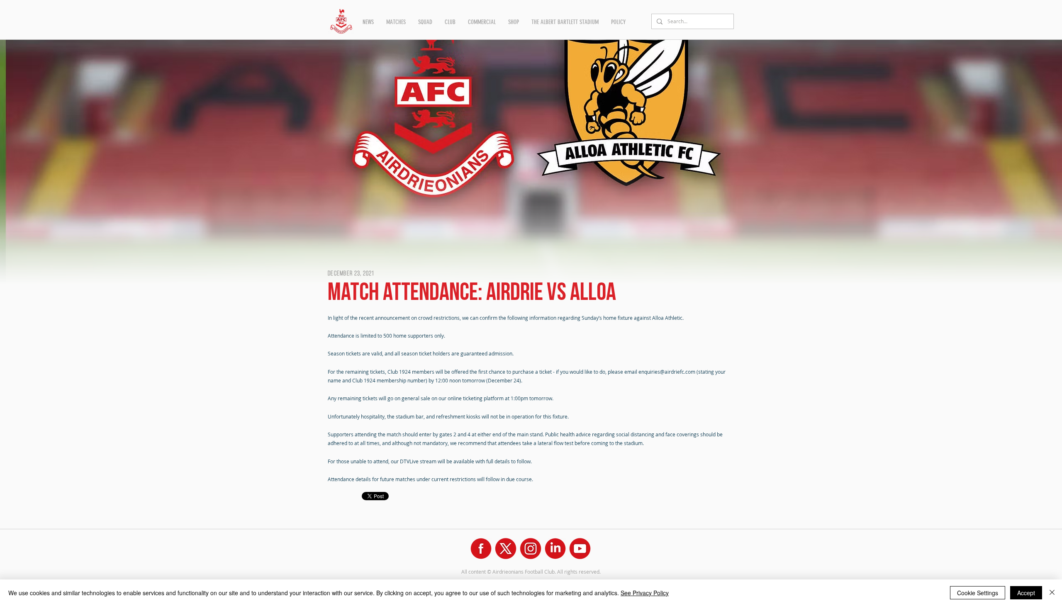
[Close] (1052, 592)
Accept (1026, 593)
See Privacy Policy (645, 593)
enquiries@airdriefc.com (666, 371)
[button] (368, 22)
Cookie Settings (977, 593)
